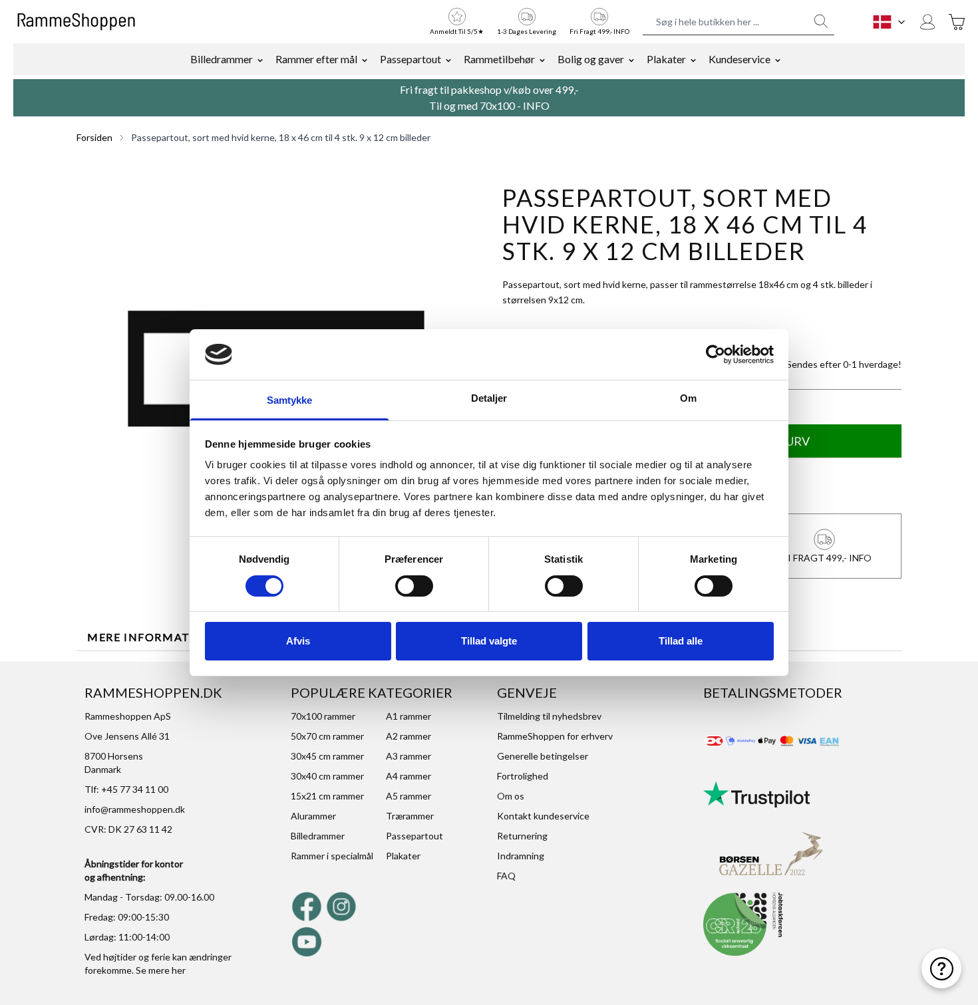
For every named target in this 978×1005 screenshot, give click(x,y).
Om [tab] (688, 398)
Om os (510, 795)
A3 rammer (408, 756)
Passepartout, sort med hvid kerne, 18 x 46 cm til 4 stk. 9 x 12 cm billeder (280, 137)
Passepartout (410, 59)
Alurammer (313, 815)
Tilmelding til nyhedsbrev (549, 716)
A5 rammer (408, 795)
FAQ (506, 875)
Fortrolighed (522, 776)
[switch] (414, 586)
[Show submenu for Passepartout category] (448, 59)
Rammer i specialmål (332, 855)
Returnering (522, 835)
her (179, 970)
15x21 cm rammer (327, 795)
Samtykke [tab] (290, 400)
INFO (536, 105)
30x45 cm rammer (327, 756)
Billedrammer (221, 59)
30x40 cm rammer (327, 776)
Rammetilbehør (499, 59)
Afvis (298, 640)
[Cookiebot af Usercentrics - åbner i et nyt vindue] (715, 354)
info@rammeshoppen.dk (134, 809)
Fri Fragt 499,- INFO (599, 31)
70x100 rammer (323, 716)
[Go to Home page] (76, 22)
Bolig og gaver (591, 59)
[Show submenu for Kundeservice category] (777, 59)
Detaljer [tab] (489, 398)
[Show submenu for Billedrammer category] (260, 59)
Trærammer (410, 815)
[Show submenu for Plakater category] (693, 59)
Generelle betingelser (542, 756)
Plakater (666, 59)
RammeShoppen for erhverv (555, 736)
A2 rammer (408, 736)
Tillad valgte (489, 640)
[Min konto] (927, 22)
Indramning (520, 855)
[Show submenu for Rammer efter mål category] (364, 59)
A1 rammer (408, 716)
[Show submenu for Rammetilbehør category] (542, 59)
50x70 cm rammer (327, 736)
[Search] (821, 21)
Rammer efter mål (316, 59)
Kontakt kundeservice (543, 815)
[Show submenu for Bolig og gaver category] (631, 59)
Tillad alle (681, 640)
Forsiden (94, 137)
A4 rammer (408, 776)
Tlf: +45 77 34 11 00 (126, 789)
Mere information (150, 637)
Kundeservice (739, 59)
